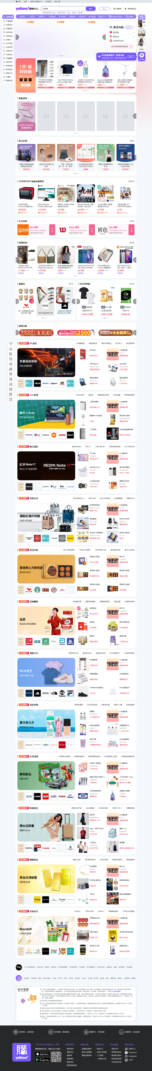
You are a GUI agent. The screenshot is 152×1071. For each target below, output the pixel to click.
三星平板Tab (100, 446)
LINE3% (77, 911)
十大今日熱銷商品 (29, 967)
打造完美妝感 (92, 704)
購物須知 (70, 1062)
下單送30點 (89, 911)
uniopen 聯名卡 (117, 16)
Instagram (133, 1056)
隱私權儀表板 (72, 1065)
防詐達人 (118, 343)
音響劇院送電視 (103, 395)
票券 (65, 978)
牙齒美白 (53, 967)
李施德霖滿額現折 (128, 756)
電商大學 (114, 1048)
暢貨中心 (42, 16)
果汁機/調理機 (62, 967)
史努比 (74, 12)
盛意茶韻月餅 (115, 550)
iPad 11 (88, 446)
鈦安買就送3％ (78, 498)
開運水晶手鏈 (77, 808)
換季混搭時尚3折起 (49, 12)
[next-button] (134, 332)
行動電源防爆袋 (114, 446)
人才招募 (100, 1055)
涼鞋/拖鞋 (121, 967)
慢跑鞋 (133, 978)
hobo (68, 12)
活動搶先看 (105, 704)
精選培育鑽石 (117, 859)
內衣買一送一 (117, 808)
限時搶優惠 (79, 704)
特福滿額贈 (118, 498)
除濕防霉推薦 (79, 756)
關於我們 (70, 1048)
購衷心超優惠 (87, 1052)
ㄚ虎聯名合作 (102, 1058)
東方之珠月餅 (130, 550)
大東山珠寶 (104, 859)
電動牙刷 (113, 978)
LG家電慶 (116, 395)
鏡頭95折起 (76, 446)
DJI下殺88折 (130, 446)
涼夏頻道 (72, 16)
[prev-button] (17, 332)
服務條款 (70, 1058)
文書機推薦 (80, 343)
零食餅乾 (82, 967)
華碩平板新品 (106, 343)
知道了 (131, 57)
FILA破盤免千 (115, 653)
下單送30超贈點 (128, 911)
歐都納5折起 (100, 653)
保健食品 (109, 967)
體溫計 (120, 978)
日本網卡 (77, 978)
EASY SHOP (61, 12)
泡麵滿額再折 (113, 911)
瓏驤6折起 (77, 859)
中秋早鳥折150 (100, 550)
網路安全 (70, 1052)
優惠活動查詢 (87, 1055)
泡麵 (115, 967)
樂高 (39, 978)
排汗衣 (60, 978)
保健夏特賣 (77, 601)
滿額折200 (131, 498)
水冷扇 (54, 978)
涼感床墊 (26, 978)
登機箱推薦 (130, 808)
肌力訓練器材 (91, 967)
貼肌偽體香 (130, 704)
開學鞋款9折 (73, 653)
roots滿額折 (90, 808)
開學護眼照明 (130, 395)
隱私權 (69, 1055)
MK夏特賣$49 (90, 859)
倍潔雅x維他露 (64, 756)
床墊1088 (92, 498)
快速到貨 (52, 16)
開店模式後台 (116, 1055)
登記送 (32, 16)
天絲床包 (34, 978)
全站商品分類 (116, 1062)
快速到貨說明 (116, 1058)
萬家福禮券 (130, 859)
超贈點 (130, 16)
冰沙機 (90, 978)
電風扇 (90, 395)
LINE (131, 1060)
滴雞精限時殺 (105, 601)
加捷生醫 (117, 601)
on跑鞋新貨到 (129, 653)
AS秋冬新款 (103, 808)
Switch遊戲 (46, 978)
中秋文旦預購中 (85, 550)
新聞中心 (132, 1048)
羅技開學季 (130, 343)
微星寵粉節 (93, 343)
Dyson (84, 978)
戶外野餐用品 (73, 967)
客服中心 (100, 1048)
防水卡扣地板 (105, 498)
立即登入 (129, 27)
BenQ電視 (80, 395)
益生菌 (102, 978)
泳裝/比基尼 (101, 967)
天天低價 (62, 16)
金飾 (107, 978)
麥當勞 (80, 12)
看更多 (141, 49)
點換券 (22, 16)
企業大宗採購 (102, 1052)
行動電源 (127, 978)
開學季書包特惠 (94, 756)
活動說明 (131, 181)
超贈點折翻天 (87, 1048)
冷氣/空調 (40, 967)
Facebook (133, 1052)
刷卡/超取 (92, 16)
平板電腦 (129, 967)
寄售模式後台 (116, 1052)
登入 (104, 9)
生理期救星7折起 (110, 756)
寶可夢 (96, 978)
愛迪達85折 (87, 653)
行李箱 (71, 978)
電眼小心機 (118, 704)
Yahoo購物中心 (27, 8)
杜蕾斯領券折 (130, 601)
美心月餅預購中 (69, 550)
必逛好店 (82, 16)
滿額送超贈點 (90, 601)
